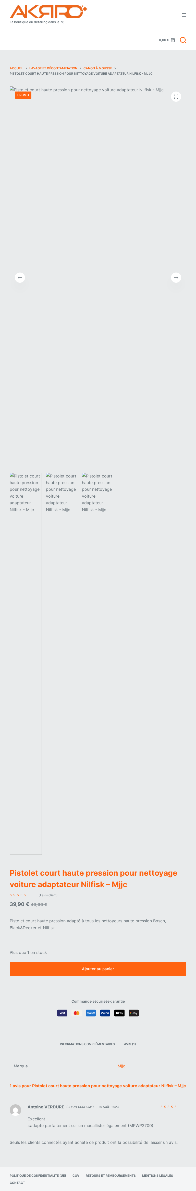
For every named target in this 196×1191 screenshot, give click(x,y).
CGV (75, 1175)
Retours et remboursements (111, 1175)
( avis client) (48, 895)
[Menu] (184, 15)
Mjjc (121, 1066)
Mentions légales (157, 1175)
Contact (17, 1183)
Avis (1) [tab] (130, 1044)
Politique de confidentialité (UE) (38, 1175)
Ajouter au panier (98, 968)
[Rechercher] (183, 40)
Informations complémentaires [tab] (87, 1044)
